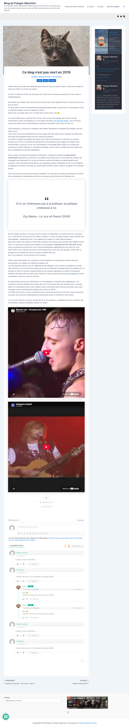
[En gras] (19, 533)
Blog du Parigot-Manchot (20, 3)
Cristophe (20, 570)
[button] (124, 6)
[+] (47, 533)
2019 (39, 81)
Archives (7, 697)
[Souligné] (24, 533)
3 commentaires (56, 77)
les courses (72, 274)
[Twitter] (121, 16)
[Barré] (27, 533)
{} (44, 533)
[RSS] (124, 16)
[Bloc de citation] (35, 533)
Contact (100, 7)
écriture (52, 81)
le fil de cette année (60, 121)
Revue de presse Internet (74, 7)
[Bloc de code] (38, 533)
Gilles (24, 586)
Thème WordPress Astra (87, 723)
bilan (45, 81)
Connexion (80, 520)
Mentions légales (113, 7)
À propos (90, 7)
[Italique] (21, 533)
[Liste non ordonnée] (33, 533)
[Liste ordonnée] (30, 533)
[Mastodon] (118, 16)
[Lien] (41, 533)
